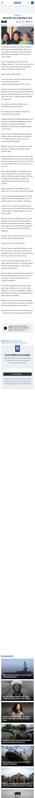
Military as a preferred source (16, 330)
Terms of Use (27, 381)
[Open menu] (2, 2)
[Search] (28, 2)
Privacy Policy (10, 383)
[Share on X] (20, 21)
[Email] (23, 21)
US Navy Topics (17, 15)
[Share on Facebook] (17, 21)
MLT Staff (4, 25)
